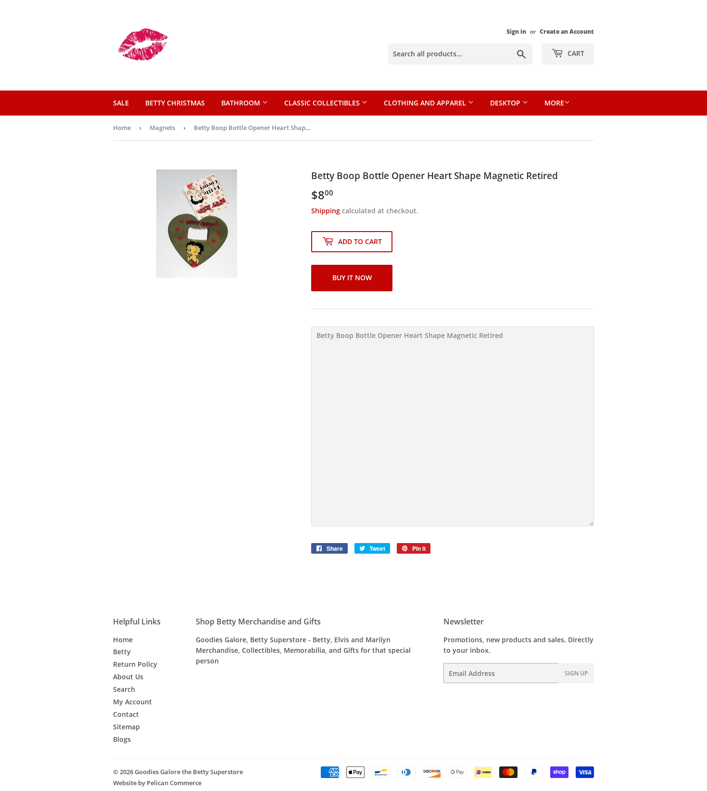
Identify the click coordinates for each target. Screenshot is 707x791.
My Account (132, 701)
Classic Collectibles (323, 102)
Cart (575, 53)
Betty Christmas (175, 102)
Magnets (162, 127)
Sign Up (576, 673)
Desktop (506, 102)
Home (122, 127)
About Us (128, 676)
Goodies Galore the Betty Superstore (189, 771)
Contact (126, 714)
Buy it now (352, 277)
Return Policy (135, 664)
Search (124, 689)
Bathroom (241, 102)
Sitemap (126, 726)
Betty (122, 651)
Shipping (325, 210)
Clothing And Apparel (426, 102)
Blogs (122, 739)
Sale (121, 102)
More (554, 102)
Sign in (516, 31)
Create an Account (567, 31)
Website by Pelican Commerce (157, 782)
